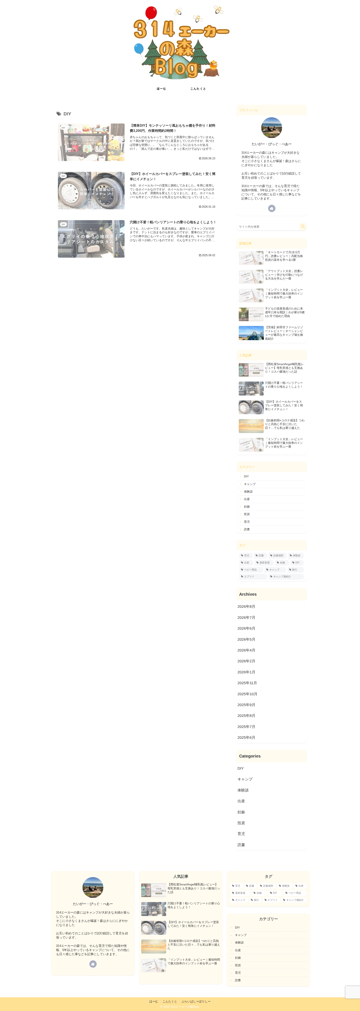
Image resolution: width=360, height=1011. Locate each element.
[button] (303, 227)
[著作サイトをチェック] (271, 208)
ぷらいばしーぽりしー (196, 1001)
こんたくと (169, 1001)
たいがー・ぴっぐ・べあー (272, 144)
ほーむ (153, 1001)
